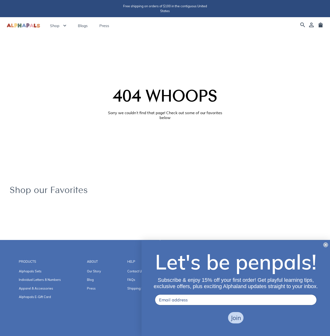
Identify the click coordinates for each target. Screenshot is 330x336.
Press (104, 25)
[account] (311, 25)
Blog (90, 280)
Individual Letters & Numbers (40, 280)
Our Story (94, 271)
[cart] (320, 26)
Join (235, 317)
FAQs (131, 280)
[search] (302, 25)
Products (27, 261)
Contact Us (135, 271)
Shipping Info (137, 288)
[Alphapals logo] (23, 26)
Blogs (83, 25)
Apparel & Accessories (36, 288)
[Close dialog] (325, 244)
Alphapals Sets (30, 271)
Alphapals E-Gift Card (35, 297)
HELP (131, 261)
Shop (54, 25)
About (92, 261)
